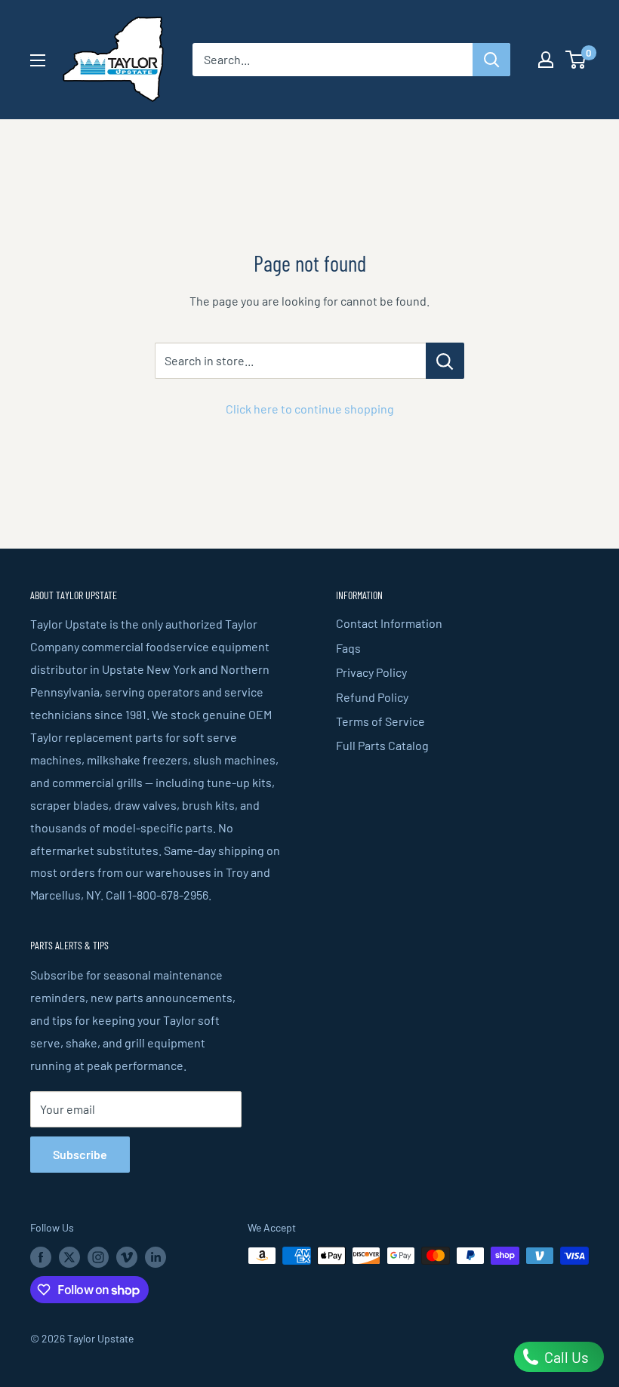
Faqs (348, 648)
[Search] (491, 59)
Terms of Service (380, 721)
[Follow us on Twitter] (69, 1257)
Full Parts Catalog (382, 745)
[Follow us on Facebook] (40, 1257)
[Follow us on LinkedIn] (155, 1257)
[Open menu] (37, 60)
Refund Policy (372, 697)
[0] (576, 60)
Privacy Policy (371, 672)
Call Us (565, 1357)
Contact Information (389, 623)
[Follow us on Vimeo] (126, 1257)
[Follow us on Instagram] (98, 1257)
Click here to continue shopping (310, 408)
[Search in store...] (445, 361)
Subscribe (80, 1154)
